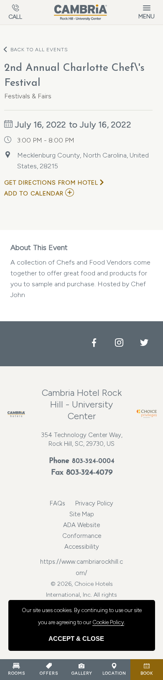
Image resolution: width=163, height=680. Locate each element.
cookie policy (108, 622)
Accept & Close (76, 638)
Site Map (81, 514)
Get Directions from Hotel (51, 182)
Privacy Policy (94, 503)
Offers (49, 673)
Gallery (81, 673)
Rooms (16, 673)
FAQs (57, 503)
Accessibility (81, 546)
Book (146, 673)
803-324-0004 (93, 461)
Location (114, 673)
